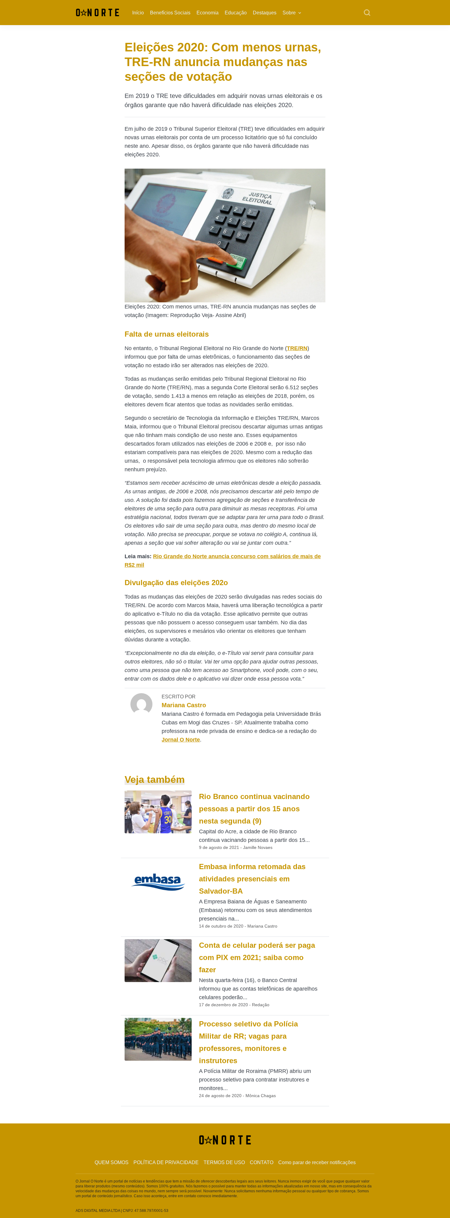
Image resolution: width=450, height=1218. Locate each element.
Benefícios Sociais (170, 12)
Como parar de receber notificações (317, 1162)
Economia (208, 12)
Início (138, 12)
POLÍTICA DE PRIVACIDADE (166, 1162)
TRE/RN (297, 348)
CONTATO (261, 1162)
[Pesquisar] (367, 13)
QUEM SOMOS (112, 1162)
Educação (236, 12)
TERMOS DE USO (224, 1162)
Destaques (264, 12)
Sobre (289, 12)
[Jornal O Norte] (97, 12)
